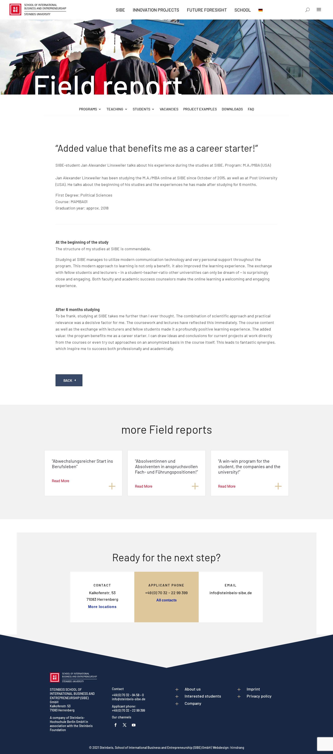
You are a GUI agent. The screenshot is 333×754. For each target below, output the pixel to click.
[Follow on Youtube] (133, 725)
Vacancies (169, 109)
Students (141, 109)
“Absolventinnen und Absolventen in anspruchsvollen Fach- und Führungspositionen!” (166, 466)
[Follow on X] (124, 725)
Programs (88, 109)
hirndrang (237, 747)
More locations (102, 607)
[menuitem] (120, 10)
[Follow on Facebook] (115, 725)
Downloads (232, 109)
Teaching (114, 109)
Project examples (200, 109)
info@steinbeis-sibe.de (231, 592)
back (67, 380)
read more (60, 481)
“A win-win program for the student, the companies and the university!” (249, 466)
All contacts (166, 600)
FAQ (251, 109)
